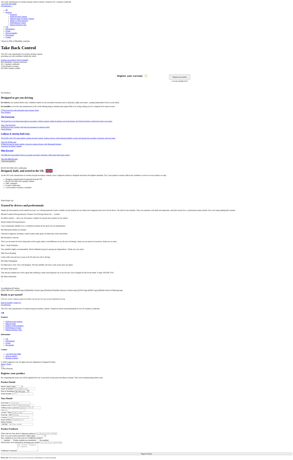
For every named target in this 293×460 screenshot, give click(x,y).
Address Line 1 (6, 405)
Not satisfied (44, 440)
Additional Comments (9, 451)
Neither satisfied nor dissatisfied (24, 440)
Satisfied (6, 440)
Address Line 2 (10, 408)
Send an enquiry (11, 356)
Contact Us (17, 303)
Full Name (5, 403)
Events (7, 31)
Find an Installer (11, 33)
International (10, 29)
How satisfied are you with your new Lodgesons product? (22, 438)
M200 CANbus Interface (19, 21)
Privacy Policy (6, 364)
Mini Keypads (10, 324)
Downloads (9, 35)
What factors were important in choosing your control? (20, 442)
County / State (6, 412)
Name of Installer (7, 389)
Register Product (146, 454)
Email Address (6, 420)
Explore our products (8, 60)
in (1, 313)
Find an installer (22, 60)
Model (3, 386)
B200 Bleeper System (18, 23)
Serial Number (6, 394)
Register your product (180, 77)
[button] (146, 279)
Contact (8, 37)
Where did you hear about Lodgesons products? (18, 433)
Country (4, 417)
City (2, 410)
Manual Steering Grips (18, 25)
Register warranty (11, 358)
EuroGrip (13, 14)
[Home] (6, 10)
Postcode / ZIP (6, 415)
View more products (8, 161)
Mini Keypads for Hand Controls (22, 19)
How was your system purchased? (13, 436)
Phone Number (6, 422)
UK (6, 27)
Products (8, 12)
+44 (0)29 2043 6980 (8, 4)
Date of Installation (8, 391)
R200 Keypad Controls (18, 17)
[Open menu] (12, 6)
